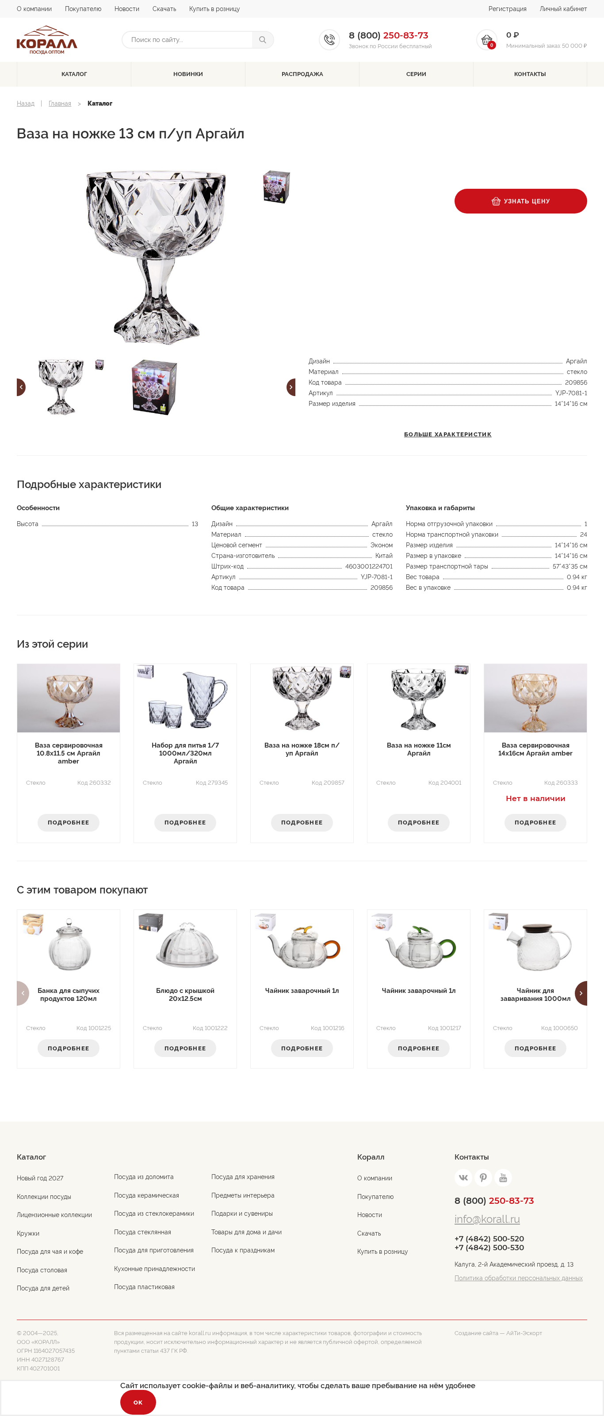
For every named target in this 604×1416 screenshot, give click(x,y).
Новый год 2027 (40, 1178)
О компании (34, 8)
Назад (25, 103)
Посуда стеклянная (142, 1232)
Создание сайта (476, 1333)
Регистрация (508, 8)
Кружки (28, 1233)
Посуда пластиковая (144, 1286)
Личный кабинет (563, 8)
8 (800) (494, 1200)
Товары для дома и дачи (246, 1232)
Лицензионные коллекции (54, 1214)
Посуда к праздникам (243, 1250)
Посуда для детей (43, 1288)
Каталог (74, 74)
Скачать (164, 8)
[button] (21, 387)
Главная (60, 103)
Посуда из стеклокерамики (154, 1213)
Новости (127, 8)
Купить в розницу (214, 8)
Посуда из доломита (144, 1176)
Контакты (530, 74)
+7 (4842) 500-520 (489, 1238)
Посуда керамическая (146, 1195)
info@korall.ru (487, 1219)
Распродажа (302, 74)
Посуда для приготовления (154, 1250)
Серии (416, 74)
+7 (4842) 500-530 (489, 1247)
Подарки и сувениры (242, 1213)
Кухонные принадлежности (154, 1268)
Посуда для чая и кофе (50, 1251)
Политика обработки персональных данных (519, 1278)
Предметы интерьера (243, 1195)
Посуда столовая (42, 1270)
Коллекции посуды (44, 1196)
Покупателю (83, 8)
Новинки (188, 74)
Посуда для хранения (243, 1176)
